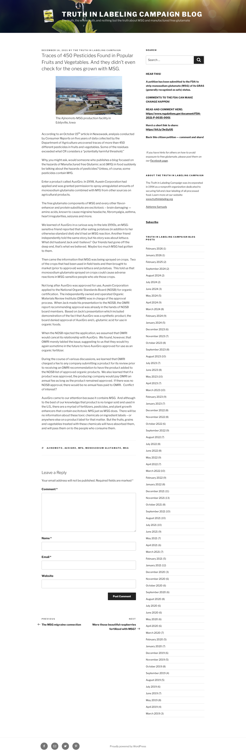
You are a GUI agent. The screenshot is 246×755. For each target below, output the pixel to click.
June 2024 (152, 288)
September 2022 (156, 430)
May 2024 (152, 295)
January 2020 (154, 646)
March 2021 (153, 551)
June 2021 (152, 531)
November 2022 (155, 416)
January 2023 (154, 403)
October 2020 (154, 585)
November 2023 (155, 336)
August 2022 (153, 437)
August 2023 (153, 356)
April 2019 (152, 706)
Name (47, 538)
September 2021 (155, 511)
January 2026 (154, 255)
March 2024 (153, 309)
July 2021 (151, 524)
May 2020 (152, 619)
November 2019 (155, 659)
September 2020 (156, 592)
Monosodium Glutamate (103, 448)
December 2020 (155, 571)
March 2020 (153, 632)
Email (46, 557)
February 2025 (154, 261)
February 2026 (154, 248)
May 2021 (151, 538)
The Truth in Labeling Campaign (97, 50)
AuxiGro (70, 448)
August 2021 (153, 518)
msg (126, 448)
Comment (50, 489)
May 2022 (152, 457)
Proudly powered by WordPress (128, 746)
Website (47, 576)
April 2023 (152, 383)
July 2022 (151, 443)
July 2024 (151, 282)
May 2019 (152, 700)
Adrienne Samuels (156, 206)
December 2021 (155, 491)
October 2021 (154, 504)
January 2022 (154, 484)
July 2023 (151, 363)
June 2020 (152, 612)
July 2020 (151, 605)
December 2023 (155, 329)
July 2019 (151, 686)
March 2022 (153, 470)
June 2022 (152, 450)
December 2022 (155, 410)
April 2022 (152, 464)
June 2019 (152, 693)
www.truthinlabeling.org (159, 198)
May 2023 (152, 376)
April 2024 (152, 302)
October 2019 (154, 666)
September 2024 (156, 268)
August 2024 (153, 275)
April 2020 (152, 625)
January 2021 (153, 565)
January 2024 (154, 322)
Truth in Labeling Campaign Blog (132, 14)
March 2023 (153, 390)
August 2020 (153, 599)
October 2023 (154, 342)
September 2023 (156, 349)
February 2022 (154, 477)
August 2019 (153, 679)
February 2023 (154, 396)
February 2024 (154, 315)
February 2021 (154, 558)
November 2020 (155, 578)
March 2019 (153, 713)
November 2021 (155, 497)
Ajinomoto (55, 448)
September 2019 (156, 673)
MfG (81, 448)
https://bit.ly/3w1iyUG (159, 129)
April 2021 (152, 545)
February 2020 (154, 639)
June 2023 (152, 369)
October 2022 (154, 423)
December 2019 (155, 652)
